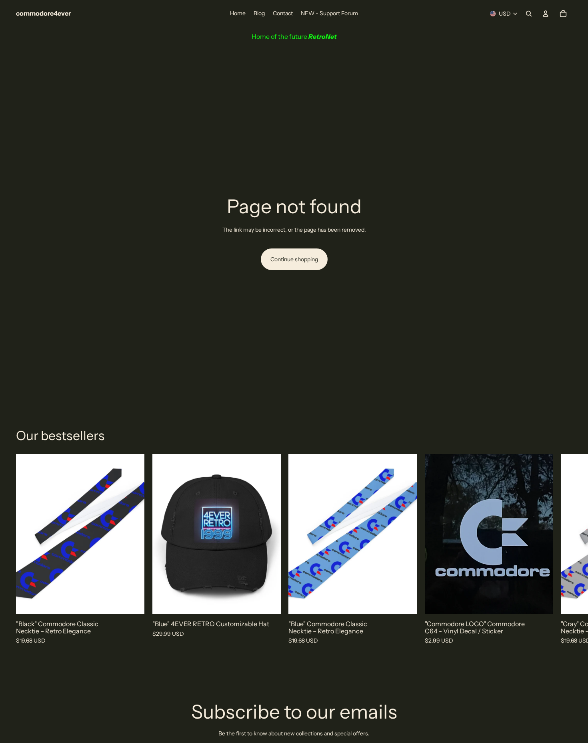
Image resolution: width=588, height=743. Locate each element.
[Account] (545, 13)
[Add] (132, 602)
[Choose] (540, 602)
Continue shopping (294, 259)
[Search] (529, 13)
